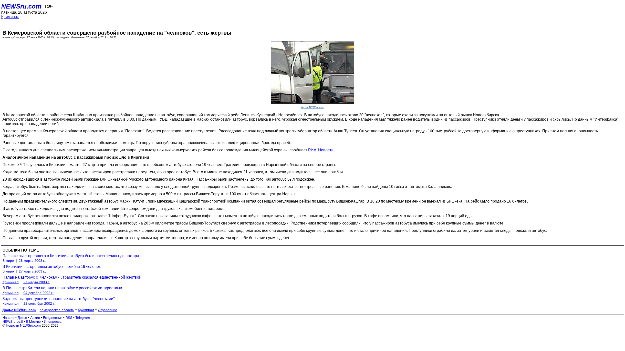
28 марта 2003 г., (32, 261)
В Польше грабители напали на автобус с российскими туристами (62, 288)
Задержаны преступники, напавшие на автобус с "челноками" (58, 299)
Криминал (10, 17)
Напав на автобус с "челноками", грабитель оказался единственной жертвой (71, 277)
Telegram (82, 318)
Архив (35, 318)
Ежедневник (52, 318)
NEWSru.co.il (12, 321)
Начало (8, 318)
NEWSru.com (21, 6)
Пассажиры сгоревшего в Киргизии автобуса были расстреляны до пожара (70, 256)
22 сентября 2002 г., (39, 303)
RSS (68, 318)
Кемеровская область (57, 310)
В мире (8, 261)
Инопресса (53, 321)
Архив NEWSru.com (312, 107)
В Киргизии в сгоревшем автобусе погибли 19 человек (51, 266)
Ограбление (107, 310)
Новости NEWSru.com (23, 325)
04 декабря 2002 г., (38, 293)
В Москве (33, 321)
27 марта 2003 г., (32, 271)
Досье (22, 318)
